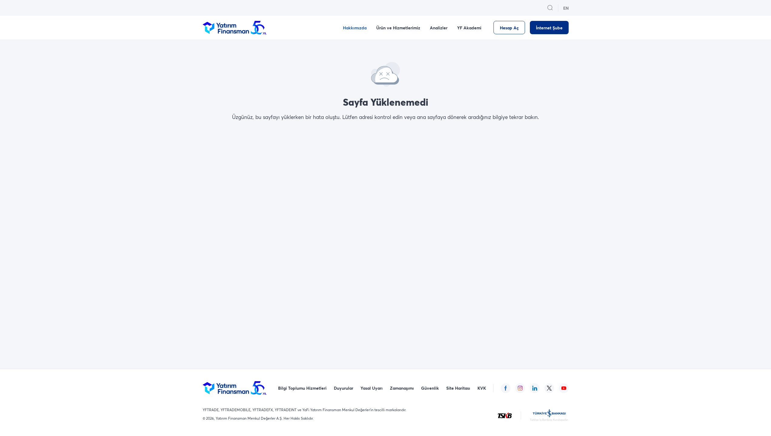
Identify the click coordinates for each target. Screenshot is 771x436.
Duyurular (343, 388)
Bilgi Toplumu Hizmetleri (302, 388)
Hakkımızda (355, 28)
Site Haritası (458, 388)
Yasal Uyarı (372, 388)
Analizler (438, 28)
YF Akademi (469, 28)
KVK (481, 388)
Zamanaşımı (402, 388)
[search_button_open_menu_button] (550, 8)
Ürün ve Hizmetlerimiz (398, 28)
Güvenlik (430, 388)
